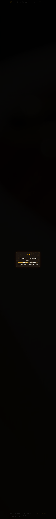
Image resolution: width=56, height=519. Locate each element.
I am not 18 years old (33, 262)
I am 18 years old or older (23, 262)
